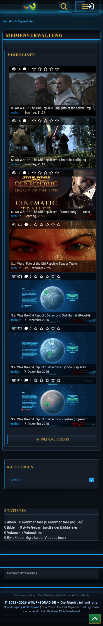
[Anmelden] (90, 6)
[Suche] (64, 7)
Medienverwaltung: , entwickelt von (51, 595)
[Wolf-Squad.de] (29, 7)
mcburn (16, 112)
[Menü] (80, 6)
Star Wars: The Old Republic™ (62, 607)
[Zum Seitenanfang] (94, 619)
